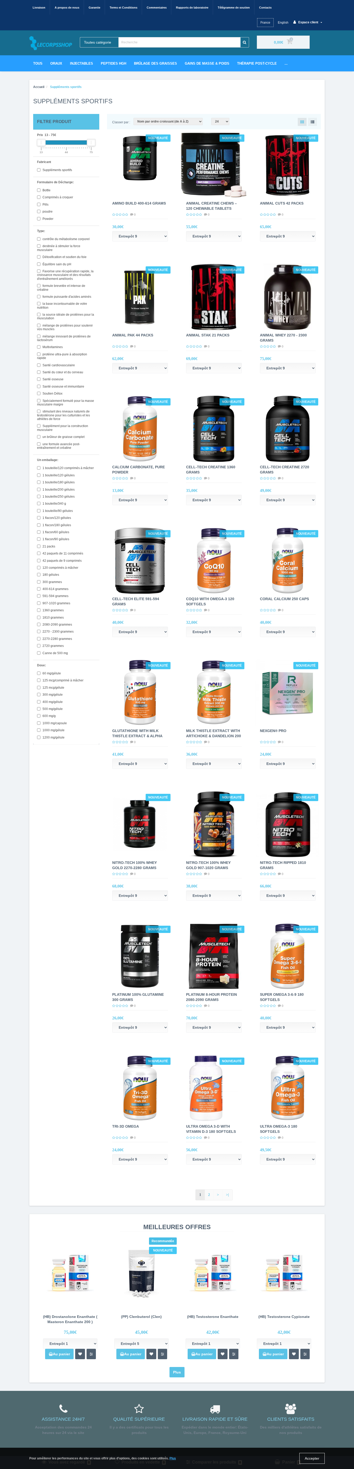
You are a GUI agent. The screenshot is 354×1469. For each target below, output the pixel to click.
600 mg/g (49, 716)
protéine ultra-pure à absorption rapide (62, 356)
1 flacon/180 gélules (56, 525)
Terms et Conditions (123, 7)
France (265, 22)
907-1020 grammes (56, 603)
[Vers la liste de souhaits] (80, 1354)
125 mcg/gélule (53, 687)
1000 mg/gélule (53, 730)
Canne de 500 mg (55, 653)
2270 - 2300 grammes (58, 631)
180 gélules (50, 575)
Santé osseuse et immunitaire (63, 386)
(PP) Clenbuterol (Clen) (141, 1317)
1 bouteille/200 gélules (58, 489)
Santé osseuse (52, 379)
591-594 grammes (55, 596)
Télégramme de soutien (234, 7)
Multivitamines (52, 347)
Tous (38, 63)
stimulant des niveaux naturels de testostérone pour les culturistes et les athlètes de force (63, 415)
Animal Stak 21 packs (207, 335)
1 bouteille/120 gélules (58, 475)
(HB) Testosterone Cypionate (284, 1317)
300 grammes (52, 582)
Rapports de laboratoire (192, 7)
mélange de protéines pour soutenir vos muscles (65, 327)
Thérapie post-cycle (257, 63)
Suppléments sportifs (57, 170)
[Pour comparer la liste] (91, 1354)
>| (227, 1195)
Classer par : (121, 122)
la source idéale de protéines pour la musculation (65, 316)
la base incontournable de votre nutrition (62, 305)
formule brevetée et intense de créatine (61, 287)
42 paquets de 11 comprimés (62, 553)
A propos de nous (67, 7)
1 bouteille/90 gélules (57, 511)
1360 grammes (53, 610)
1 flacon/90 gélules (55, 539)
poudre (47, 211)
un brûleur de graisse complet (63, 437)
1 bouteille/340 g (54, 503)
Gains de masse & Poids (207, 63)
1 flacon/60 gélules (55, 532)
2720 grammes (53, 646)
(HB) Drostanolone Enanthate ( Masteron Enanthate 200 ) (70, 1319)
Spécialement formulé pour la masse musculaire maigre (65, 402)
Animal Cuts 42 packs (281, 203)
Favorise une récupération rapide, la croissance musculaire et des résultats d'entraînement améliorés (65, 275)
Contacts (265, 7)
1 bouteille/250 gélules (58, 496)
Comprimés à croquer (57, 197)
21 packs (48, 546)
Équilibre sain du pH (56, 264)
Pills (45, 204)
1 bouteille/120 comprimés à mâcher (68, 468)
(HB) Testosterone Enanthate (212, 1317)
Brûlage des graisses (155, 63)
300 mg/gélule (52, 694)
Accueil (38, 87)
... (286, 63)
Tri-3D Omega (125, 1126)
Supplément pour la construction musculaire (62, 427)
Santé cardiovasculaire (58, 365)
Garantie (94, 7)
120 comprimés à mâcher (60, 568)
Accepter (312, 1458)
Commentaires (157, 7)
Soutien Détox (52, 393)
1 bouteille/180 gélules (58, 482)
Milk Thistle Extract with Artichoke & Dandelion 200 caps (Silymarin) (213, 736)
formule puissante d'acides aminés (66, 297)
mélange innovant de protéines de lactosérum (64, 338)
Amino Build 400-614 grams (139, 203)
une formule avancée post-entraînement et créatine (58, 446)
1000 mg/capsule (54, 723)
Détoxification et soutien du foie (64, 257)
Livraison (39, 7)
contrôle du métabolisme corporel (66, 239)
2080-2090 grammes (57, 624)
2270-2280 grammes (57, 639)
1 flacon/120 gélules (56, 518)
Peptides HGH (113, 63)
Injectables (81, 63)
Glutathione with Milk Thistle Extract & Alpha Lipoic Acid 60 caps (137, 736)
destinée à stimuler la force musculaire (58, 248)
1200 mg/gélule (53, 737)
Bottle (46, 190)
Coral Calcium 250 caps (284, 599)
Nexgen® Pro (273, 731)
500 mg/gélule (52, 709)
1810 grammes (53, 617)
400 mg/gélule (52, 702)
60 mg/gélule (51, 673)
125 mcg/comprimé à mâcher (62, 680)
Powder (47, 219)
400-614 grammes (55, 589)
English (283, 22)
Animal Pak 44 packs (132, 335)
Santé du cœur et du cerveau (62, 372)
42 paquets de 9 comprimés (62, 561)
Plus (177, 1372)
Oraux (56, 63)
